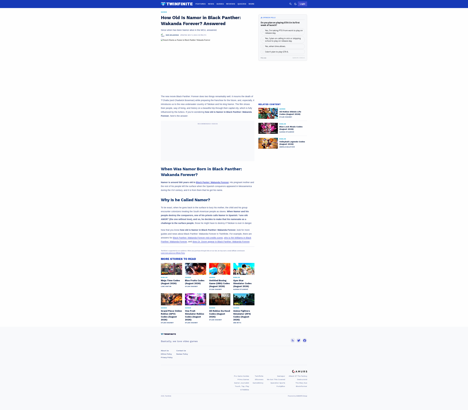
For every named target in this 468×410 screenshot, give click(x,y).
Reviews (230, 4)
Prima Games (243, 379)
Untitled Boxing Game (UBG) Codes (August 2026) (219, 283)
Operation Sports (277, 383)
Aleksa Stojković (240, 289)
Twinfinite (259, 376)
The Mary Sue (301, 383)
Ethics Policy (166, 354)
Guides (220, 4)
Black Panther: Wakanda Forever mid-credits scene (198, 238)
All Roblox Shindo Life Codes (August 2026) (290, 113)
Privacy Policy (166, 357)
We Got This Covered (276, 379)
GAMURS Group (301, 396)
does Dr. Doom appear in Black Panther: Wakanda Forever (220, 241)
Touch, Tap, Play (242, 386)
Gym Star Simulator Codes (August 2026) (242, 283)
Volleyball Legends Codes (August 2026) (292, 142)
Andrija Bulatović (287, 147)
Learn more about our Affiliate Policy (173, 253)
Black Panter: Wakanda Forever (212, 182)
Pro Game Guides (241, 376)
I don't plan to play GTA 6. (276, 51)
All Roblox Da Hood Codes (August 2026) (219, 314)
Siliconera (259, 379)
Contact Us (181, 351)
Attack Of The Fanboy (298, 376)
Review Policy (182, 354)
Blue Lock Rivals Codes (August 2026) (290, 128)
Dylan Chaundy (191, 286)
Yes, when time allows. (275, 46)
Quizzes (242, 4)
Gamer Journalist (241, 383)
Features (200, 4)
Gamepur (281, 376)
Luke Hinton (166, 286)
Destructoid (302, 379)
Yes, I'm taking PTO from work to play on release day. (284, 31)
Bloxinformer (301, 386)
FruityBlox (281, 386)
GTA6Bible (244, 390)
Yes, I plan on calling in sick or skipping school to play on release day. (283, 39)
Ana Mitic (237, 323)
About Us (165, 351)
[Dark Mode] (295, 3)
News (211, 4)
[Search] (290, 3)
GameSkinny (258, 383)
